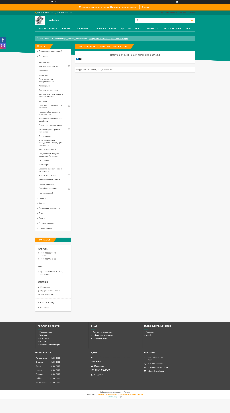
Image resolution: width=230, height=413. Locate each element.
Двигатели (43, 101)
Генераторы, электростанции (50, 125)
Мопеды (43, 342)
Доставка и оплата (131, 29)
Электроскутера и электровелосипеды (47, 80)
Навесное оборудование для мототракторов (50, 113)
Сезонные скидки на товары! (50, 51)
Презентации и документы (49, 208)
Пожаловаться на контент (107, 394)
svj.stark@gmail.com (48, 294)
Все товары (83, 29)
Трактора (43, 335)
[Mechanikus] (40, 20)
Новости (42, 198)
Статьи (41, 203)
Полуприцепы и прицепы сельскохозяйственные (49, 155)
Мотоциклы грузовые (47, 149)
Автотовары (43, 165)
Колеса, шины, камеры (48, 176)
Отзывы (42, 218)
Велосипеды (44, 160)
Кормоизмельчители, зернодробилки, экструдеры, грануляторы (50, 142)
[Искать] (192, 20)
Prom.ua (127, 392)
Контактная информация (103, 332)
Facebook (150, 332)
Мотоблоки (43, 71)
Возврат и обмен (45, 228)
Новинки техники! (106, 29)
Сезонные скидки (47, 29)
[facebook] (77, 59)
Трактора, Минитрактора (48, 66)
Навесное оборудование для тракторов (69, 39)
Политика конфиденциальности (130, 394)
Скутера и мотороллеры (50, 345)
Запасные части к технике (49, 180)
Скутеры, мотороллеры (48, 90)
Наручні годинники (46, 184)
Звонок (145, 7)
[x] (80, 59)
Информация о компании (103, 335)
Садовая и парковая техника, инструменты (50, 170)
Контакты (152, 29)
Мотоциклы (43, 75)
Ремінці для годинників (48, 188)
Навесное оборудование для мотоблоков (50, 120)
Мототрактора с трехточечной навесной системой (51, 95)
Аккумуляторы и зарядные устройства (49, 130)
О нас (41, 213)
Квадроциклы (44, 86)
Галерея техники (172, 29)
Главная (66, 29)
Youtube (149, 335)
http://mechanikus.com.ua (50, 291)
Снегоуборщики (45, 136)
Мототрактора (44, 62)
